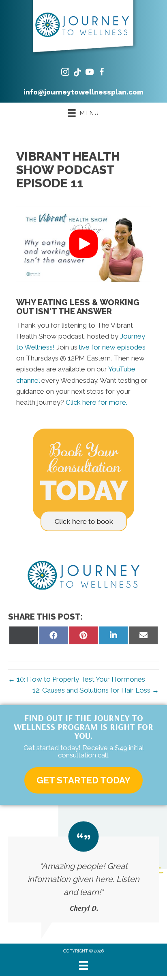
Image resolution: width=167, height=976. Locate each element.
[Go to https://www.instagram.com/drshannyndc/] (65, 73)
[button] (83, 244)
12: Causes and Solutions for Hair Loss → (95, 690)
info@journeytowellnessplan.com (83, 92)
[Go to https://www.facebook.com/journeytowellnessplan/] (102, 73)
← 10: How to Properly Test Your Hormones (76, 679)
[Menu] (83, 965)
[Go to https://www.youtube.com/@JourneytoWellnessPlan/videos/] (90, 73)
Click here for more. (96, 402)
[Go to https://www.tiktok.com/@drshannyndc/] (77, 73)
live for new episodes (112, 347)
